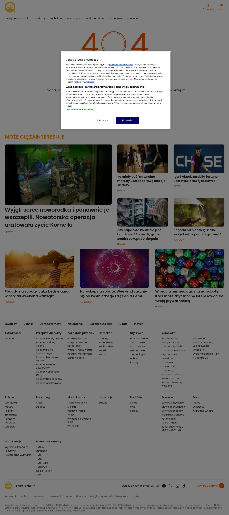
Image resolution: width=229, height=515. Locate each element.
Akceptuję (127, 120)
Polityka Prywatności (84, 82)
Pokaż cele (102, 120)
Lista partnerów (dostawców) (80, 109)
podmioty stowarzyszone (121, 64)
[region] (116, 90)
